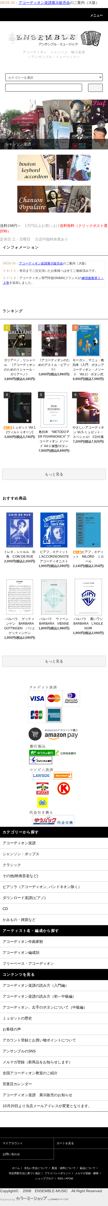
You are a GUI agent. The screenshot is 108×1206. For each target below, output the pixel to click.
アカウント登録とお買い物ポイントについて (39, 1040)
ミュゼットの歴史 (17, 1018)
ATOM (69, 1178)
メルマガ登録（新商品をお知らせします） (37, 1062)
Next (101, 124)
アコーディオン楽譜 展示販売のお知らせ (37, 1095)
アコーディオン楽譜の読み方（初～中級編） (39, 996)
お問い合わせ (11, 1154)
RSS (60, 1178)
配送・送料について (63, 1168)
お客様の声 (12, 1029)
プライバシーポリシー (58, 1173)
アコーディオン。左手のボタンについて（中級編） (45, 1007)
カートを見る (65, 1143)
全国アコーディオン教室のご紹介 (30, 1073)
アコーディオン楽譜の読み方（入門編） (36, 985)
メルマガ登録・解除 (87, 1173)
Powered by (7, 1199)
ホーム (16, 1168)
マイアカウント (13, 1143)
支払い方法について (36, 1168)
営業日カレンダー (17, 1084)
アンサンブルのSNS (19, 1051)
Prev (7, 124)
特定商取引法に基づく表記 (24, 1173)
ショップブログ (44, 1178)
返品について (87, 1168)
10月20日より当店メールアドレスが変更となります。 (47, 1106)
